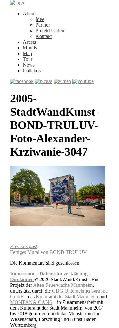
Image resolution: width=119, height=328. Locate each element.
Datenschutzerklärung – (65, 273)
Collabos (32, 70)
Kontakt (44, 36)
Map (27, 53)
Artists (29, 42)
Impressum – (24, 273)
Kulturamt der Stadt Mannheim (67, 296)
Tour (27, 59)
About (29, 13)
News (29, 65)
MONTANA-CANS (31, 302)
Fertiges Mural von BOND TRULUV (48, 249)
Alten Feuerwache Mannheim (62, 285)
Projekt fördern (51, 30)
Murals (30, 47)
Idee (40, 19)
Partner (43, 25)
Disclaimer (22, 279)
